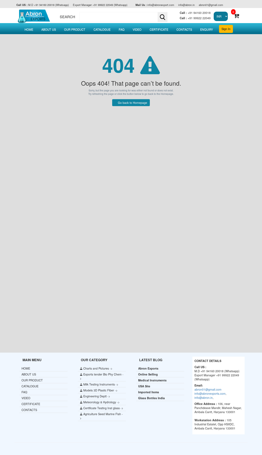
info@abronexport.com (155, 5)
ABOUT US (48, 29)
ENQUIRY (206, 29)
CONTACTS (184, 29)
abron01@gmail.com (211, 5)
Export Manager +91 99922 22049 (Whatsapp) (100, 5)
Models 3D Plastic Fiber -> (99, 390)
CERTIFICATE (159, 29)
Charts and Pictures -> (97, 368)
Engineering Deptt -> (96, 396)
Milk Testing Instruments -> (100, 384)
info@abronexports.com (210, 393)
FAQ (121, 29)
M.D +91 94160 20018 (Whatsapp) (42, 5)
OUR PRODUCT (74, 29)
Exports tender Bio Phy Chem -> (101, 376)
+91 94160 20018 (195, 13)
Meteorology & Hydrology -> (101, 402)
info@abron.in (186, 5)
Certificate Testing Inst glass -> (102, 408)
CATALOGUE (102, 29)
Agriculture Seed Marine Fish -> (101, 416)
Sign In (225, 29)
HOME (29, 29)
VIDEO (137, 29)
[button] (122, 17)
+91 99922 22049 (195, 18)
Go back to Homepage (132, 103)
